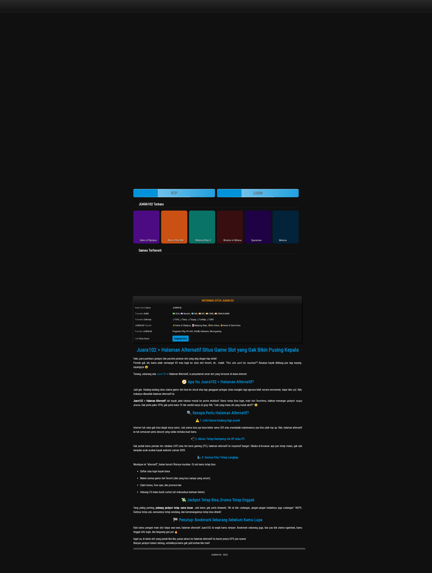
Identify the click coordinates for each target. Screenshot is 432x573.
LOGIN (258, 193)
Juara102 (161, 374)
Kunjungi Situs (180, 338)
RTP (174, 193)
